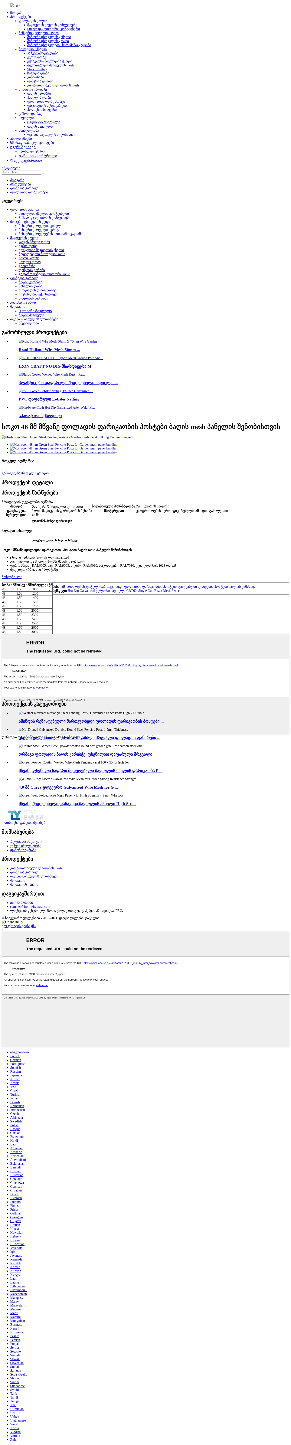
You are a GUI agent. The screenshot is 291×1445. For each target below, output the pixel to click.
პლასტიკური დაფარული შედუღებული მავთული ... (68, 382)
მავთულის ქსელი (33, 49)
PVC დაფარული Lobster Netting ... (51, 399)
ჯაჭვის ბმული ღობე (42, 53)
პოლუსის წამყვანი (42, 109)
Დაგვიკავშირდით (26, 160)
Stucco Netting (37, 69)
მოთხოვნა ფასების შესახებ (23, 822)
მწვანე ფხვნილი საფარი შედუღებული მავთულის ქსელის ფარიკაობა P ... (91, 770)
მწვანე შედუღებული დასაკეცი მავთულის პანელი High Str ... (77, 803)
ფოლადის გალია (33, 21)
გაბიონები (35, 77)
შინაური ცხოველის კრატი (48, 41)
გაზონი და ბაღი (31, 113)
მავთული (26, 118)
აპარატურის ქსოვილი (40, 415)
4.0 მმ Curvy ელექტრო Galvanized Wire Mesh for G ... (68, 787)
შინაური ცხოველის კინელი (49, 37)
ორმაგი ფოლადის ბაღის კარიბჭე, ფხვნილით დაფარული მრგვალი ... (88, 754)
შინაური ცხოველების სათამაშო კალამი (59, 45)
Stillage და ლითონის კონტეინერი (53, 29)
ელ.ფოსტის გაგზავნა (19, 926)
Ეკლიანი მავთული (43, 122)
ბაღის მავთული (40, 126)
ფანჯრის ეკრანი (40, 81)
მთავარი (17, 12)
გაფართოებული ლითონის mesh (53, 85)
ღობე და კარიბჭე (33, 89)
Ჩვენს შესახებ (23, 147)
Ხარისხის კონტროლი (38, 156)
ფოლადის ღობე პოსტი (46, 101)
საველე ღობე (38, 73)
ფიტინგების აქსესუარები (47, 105)
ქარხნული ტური (32, 151)
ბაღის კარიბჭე (39, 93)
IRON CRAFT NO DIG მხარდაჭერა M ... (57, 366)
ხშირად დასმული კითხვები (32, 142)
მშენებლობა (29, 130)
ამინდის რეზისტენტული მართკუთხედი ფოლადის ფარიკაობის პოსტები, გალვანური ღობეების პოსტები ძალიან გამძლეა (158, 586)
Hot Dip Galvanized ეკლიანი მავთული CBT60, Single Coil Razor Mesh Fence (124, 590)
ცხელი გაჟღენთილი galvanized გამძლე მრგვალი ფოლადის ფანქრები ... (89, 737)
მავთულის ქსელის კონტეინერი (52, 25)
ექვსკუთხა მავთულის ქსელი (49, 61)
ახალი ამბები (21, 138)
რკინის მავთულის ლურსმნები (51, 134)
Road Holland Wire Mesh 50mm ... (49, 349)
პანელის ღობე (39, 97)
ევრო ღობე (36, 57)
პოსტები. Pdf (12, 577)
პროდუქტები (20, 17)
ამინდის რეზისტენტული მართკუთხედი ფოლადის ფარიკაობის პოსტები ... (91, 721)
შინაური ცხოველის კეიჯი (39, 33)
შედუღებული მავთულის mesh (50, 65)
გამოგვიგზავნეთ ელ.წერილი (25, 473)
